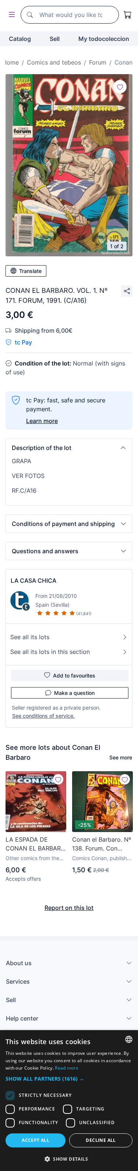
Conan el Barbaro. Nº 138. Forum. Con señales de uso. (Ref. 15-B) (101, 844)
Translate (30, 271)
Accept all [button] (35, 1140)
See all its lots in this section (50, 651)
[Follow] (120, 86)
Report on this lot (69, 907)
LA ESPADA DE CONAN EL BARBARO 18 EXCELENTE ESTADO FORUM (35, 844)
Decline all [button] (101, 1140)
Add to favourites (74, 675)
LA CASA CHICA (33, 580)
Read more (66, 1068)
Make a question (74, 693)
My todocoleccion (103, 38)
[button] (69, 447)
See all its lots (29, 637)
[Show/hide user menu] (10, 15)
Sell (55, 38)
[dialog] (69, 1100)
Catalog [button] (20, 38)
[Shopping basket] (127, 15)
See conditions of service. (43, 716)
